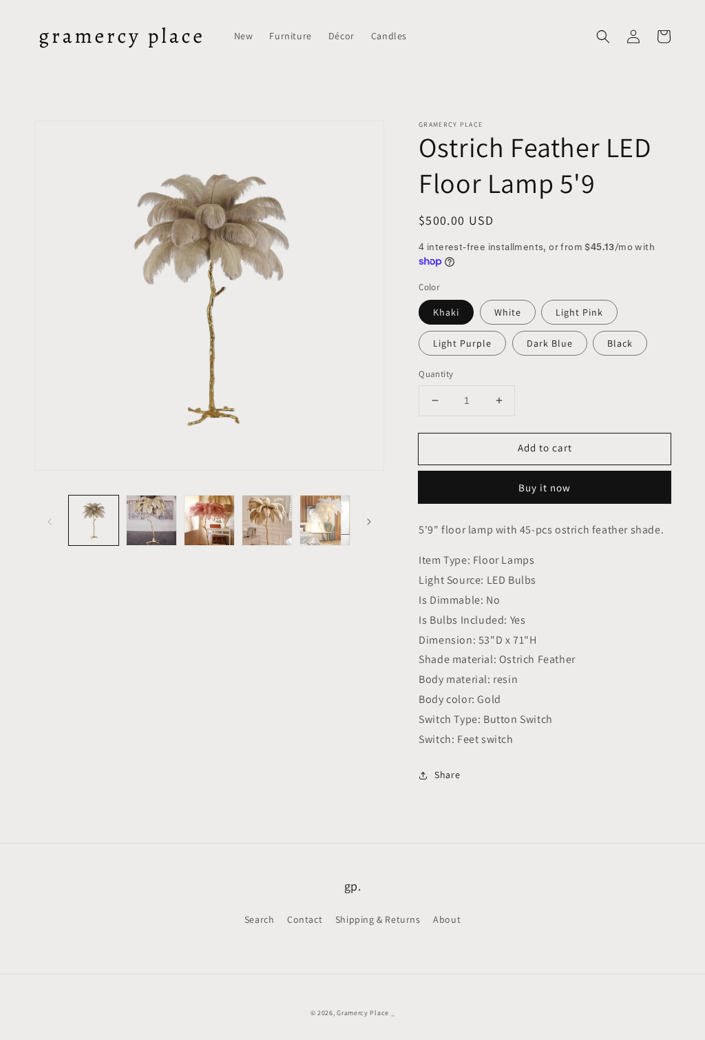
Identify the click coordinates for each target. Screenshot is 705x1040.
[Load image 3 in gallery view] (209, 520)
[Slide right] (369, 520)
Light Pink (579, 312)
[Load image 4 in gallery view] (267, 520)
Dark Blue (550, 343)
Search (259, 919)
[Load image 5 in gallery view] (324, 520)
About (447, 919)
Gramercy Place (363, 1012)
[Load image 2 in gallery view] (151, 520)
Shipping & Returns (378, 919)
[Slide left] (49, 520)
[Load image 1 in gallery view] (93, 520)
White (507, 312)
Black (620, 343)
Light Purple (462, 343)
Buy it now (544, 487)
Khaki (446, 312)
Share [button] (447, 774)
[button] (603, 36)
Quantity (436, 374)
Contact (304, 919)
